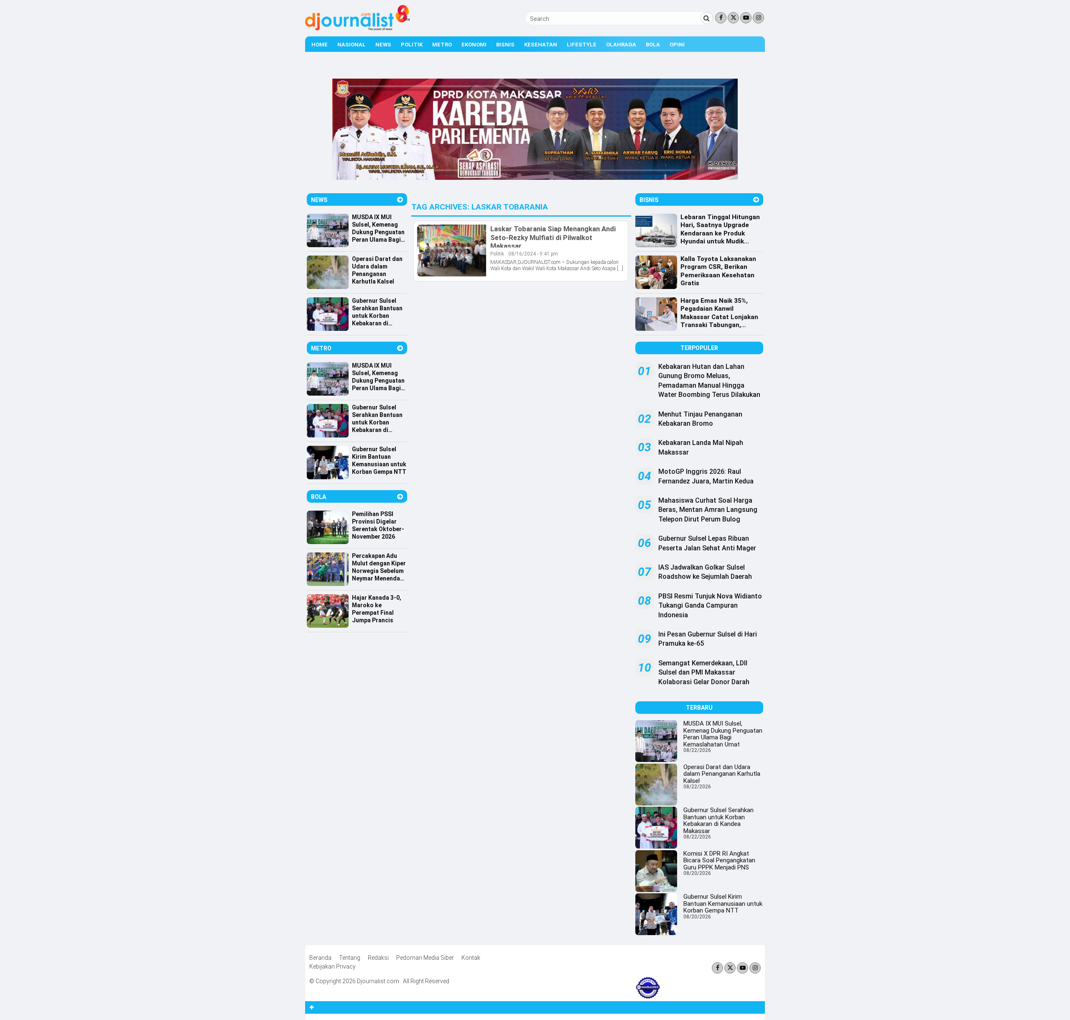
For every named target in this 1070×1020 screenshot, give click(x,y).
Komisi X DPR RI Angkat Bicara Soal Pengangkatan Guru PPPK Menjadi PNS (719, 860)
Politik (412, 44)
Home (319, 44)
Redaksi (378, 957)
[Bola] (400, 497)
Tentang (349, 957)
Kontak (470, 957)
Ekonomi (474, 44)
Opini (677, 44)
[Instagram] (758, 17)
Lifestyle (581, 44)
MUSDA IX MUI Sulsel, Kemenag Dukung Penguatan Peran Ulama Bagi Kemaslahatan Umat (722, 734)
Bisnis (505, 44)
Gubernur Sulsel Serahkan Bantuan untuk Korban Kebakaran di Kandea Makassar (718, 820)
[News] (400, 200)
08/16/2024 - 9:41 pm (533, 254)
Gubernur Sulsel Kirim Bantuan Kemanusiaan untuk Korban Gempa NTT (722, 903)
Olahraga (621, 44)
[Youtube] (746, 17)
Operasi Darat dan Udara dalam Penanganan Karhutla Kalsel (721, 774)
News (383, 44)
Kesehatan (540, 44)
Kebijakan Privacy (332, 966)
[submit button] (707, 18)
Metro (442, 44)
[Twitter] (733, 17)
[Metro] (400, 348)
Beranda (320, 957)
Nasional (351, 44)
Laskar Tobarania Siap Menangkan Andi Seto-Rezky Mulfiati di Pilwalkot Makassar (553, 237)
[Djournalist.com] (357, 28)
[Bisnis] (756, 200)
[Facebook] (720, 17)
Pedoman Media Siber (425, 957)
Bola (653, 44)
